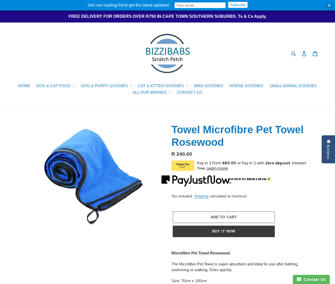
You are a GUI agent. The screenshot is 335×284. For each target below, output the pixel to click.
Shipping (201, 196)
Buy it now (223, 231)
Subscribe (237, 5)
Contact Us (313, 279)
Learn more (217, 168)
